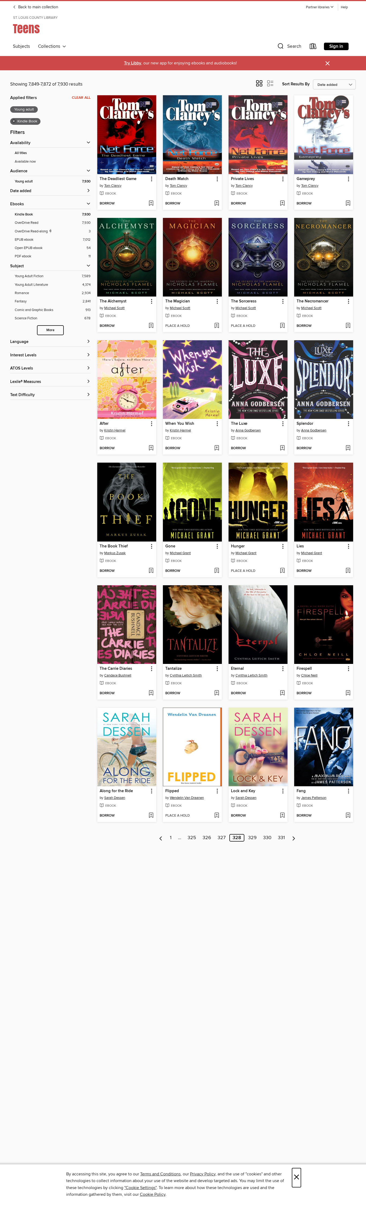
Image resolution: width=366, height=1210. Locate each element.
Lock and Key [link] (243, 791)
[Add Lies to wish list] (348, 571)
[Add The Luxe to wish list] (282, 448)
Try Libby (132, 63)
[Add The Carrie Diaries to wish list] (151, 693)
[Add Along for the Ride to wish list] (151, 815)
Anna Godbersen (248, 430)
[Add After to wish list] (151, 448)
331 (281, 838)
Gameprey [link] (306, 179)
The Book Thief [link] (114, 546)
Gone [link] (170, 546)
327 (222, 838)
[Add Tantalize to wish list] (216, 693)
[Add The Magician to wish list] (216, 326)
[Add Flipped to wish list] (216, 815)
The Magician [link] (177, 301)
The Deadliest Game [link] (118, 179)
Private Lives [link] (242, 179)
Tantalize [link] (173, 668)
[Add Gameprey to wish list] (348, 203)
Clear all (81, 97)
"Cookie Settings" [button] (140, 1187)
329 (252, 838)
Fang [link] (301, 791)
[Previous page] (161, 838)
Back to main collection (37, 7)
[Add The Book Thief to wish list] (151, 571)
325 (192, 838)
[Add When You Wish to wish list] (216, 448)
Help (344, 7)
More (50, 330)
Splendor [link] (305, 423)
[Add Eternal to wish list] (282, 693)
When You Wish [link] (179, 423)
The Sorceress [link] (243, 301)
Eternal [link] (237, 668)
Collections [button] (50, 46)
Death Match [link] (177, 179)
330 (267, 838)
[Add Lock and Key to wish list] (282, 815)
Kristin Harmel (114, 430)
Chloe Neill (309, 675)
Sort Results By (296, 84)
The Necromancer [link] (312, 301)
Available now (25, 161)
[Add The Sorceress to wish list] (282, 326)
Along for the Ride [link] (116, 791)
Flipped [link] (172, 791)
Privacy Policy (202, 1174)
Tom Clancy (112, 186)
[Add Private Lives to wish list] (282, 203)
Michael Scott (114, 308)
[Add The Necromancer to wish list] (348, 326)
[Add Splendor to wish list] (348, 448)
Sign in (336, 46)
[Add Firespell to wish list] (348, 693)
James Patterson (313, 798)
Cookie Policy (152, 1194)
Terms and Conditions (160, 1174)
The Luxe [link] (239, 423)
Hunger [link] (238, 546)
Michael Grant (180, 553)
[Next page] (294, 838)
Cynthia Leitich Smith (186, 675)
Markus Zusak (115, 553)
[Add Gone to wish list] (216, 571)
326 (207, 838)
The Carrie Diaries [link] (116, 668)
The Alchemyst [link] (113, 301)
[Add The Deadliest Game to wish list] (151, 203)
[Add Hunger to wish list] (282, 571)
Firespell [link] (304, 668)
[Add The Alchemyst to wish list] (151, 326)
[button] (320, 7)
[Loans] (313, 47)
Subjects (21, 46)
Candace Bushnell (117, 675)
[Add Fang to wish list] (348, 815)
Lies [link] (300, 546)
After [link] (104, 423)
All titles (21, 153)
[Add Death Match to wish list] (216, 203)
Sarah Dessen (114, 798)
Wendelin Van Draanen (187, 798)
